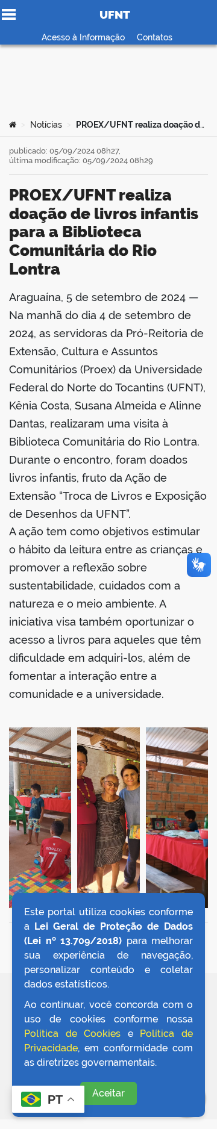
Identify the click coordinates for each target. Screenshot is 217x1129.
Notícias (46, 124)
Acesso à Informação (83, 37)
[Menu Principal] (9, 14)
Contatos (154, 37)
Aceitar (108, 1093)
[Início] (12, 125)
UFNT (114, 14)
